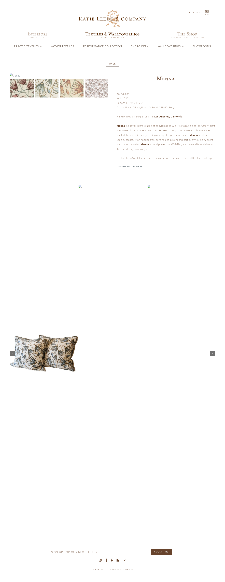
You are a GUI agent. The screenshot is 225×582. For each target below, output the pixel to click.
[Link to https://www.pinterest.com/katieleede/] (112, 560)
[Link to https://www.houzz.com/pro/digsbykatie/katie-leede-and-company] (117, 560)
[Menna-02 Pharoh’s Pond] (44, 353)
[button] (12, 353)
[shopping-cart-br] (206, 11)
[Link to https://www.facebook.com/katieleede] (106, 560)
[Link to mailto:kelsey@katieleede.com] (124, 560)
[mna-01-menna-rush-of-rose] (59, 75)
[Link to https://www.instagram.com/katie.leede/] (100, 560)
